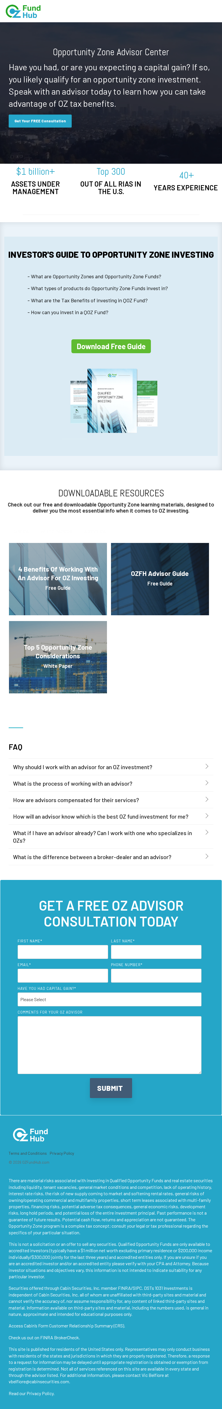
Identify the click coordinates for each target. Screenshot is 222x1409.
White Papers (56, 531)
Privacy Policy (40, 1393)
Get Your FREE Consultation (40, 121)
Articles (95, 531)
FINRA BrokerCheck (59, 1337)
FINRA (124, 1288)
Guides (21, 531)
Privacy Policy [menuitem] (62, 1153)
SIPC (137, 1288)
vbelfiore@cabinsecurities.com (39, 1381)
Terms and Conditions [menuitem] (28, 1153)
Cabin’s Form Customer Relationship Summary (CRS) (74, 1325)
